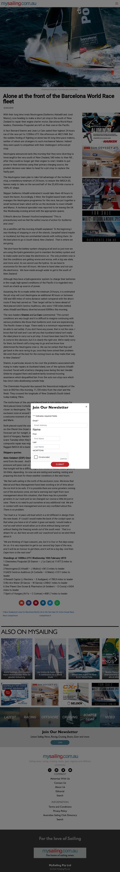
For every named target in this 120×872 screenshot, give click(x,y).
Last (34, 442)
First (35, 434)
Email (36, 420)
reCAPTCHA (38, 450)
